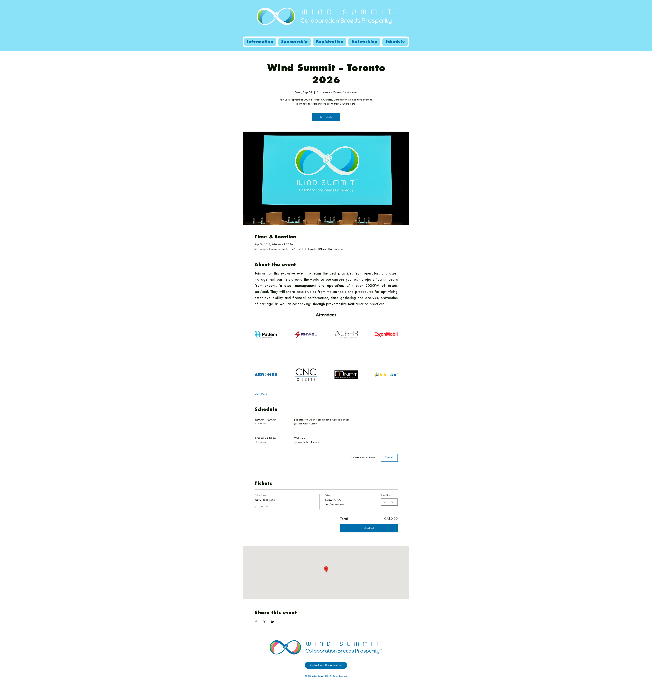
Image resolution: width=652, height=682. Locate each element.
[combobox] (389, 502)
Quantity (385, 495)
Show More (261, 394)
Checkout (369, 528)
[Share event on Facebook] (256, 622)
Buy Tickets (326, 117)
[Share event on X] (264, 622)
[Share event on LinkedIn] (272, 622)
